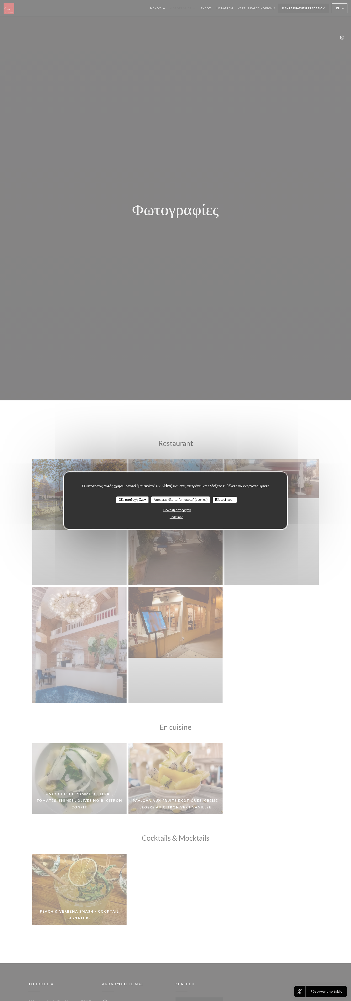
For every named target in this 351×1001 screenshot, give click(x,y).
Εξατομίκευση (224, 499)
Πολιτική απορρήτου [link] (177, 510)
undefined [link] (176, 517)
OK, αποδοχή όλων (132, 499)
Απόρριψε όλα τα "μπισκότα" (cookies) (180, 499)
